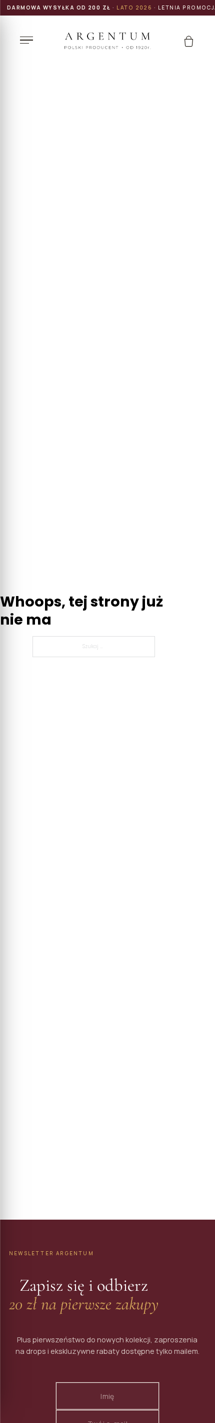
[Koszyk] (188, 41)
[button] (29, 40)
